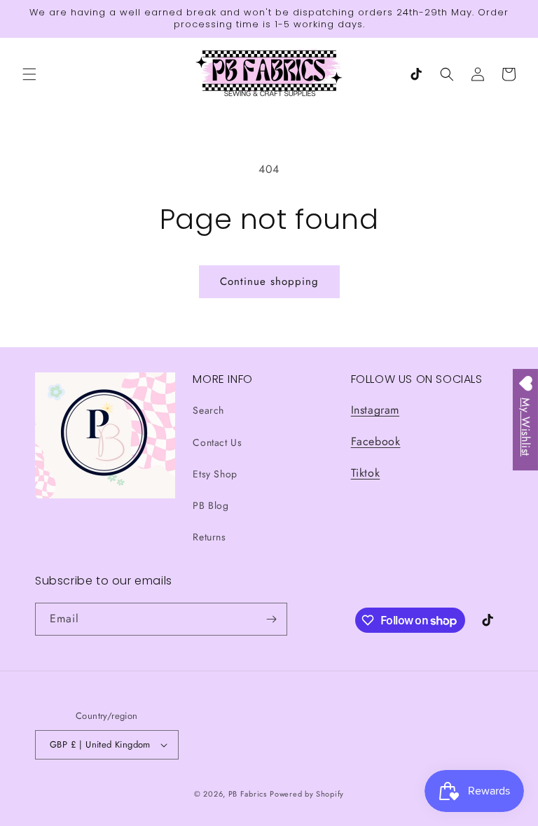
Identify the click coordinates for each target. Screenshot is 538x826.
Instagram (375, 410)
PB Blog (210, 505)
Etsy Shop (215, 474)
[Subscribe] (271, 619)
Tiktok (365, 473)
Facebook (376, 441)
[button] (29, 74)
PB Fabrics (247, 793)
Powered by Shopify (307, 793)
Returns (209, 537)
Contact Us (217, 442)
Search (208, 410)
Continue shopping (269, 281)
